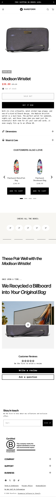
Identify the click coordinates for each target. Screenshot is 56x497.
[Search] (47, 9)
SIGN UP (47, 423)
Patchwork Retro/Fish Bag (16, 179)
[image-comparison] (28, 325)
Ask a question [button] (28, 377)
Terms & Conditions (12, 485)
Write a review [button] (28, 370)
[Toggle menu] (3, 9)
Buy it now (28, 105)
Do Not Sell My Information (15, 489)
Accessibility (41, 485)
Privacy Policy (27, 485)
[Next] (51, 177)
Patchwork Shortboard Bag (39, 179)
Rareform (13, 493)
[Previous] (4, 177)
